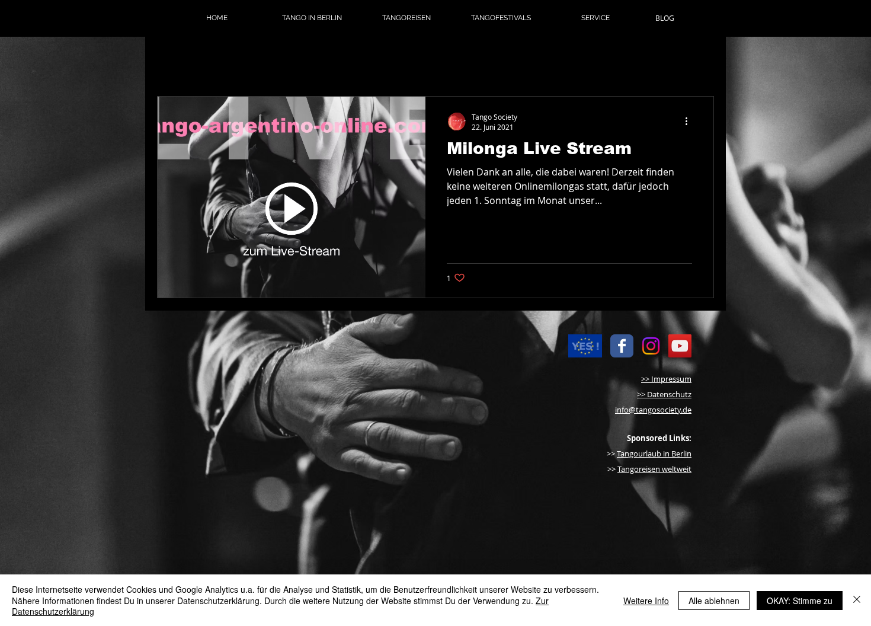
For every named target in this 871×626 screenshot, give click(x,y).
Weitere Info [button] (646, 600)
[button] (311, 17)
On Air (250, 60)
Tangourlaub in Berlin (654, 453)
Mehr (440, 60)
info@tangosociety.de (653, 409)
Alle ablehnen (714, 600)
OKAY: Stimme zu (799, 600)
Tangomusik (315, 60)
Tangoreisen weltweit (654, 469)
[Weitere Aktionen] (690, 121)
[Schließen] (857, 600)
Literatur (385, 60)
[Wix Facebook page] (621, 345)
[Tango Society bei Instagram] (650, 345)
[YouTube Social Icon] (679, 345)
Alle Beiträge (185, 60)
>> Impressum (666, 378)
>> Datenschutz (664, 394)
